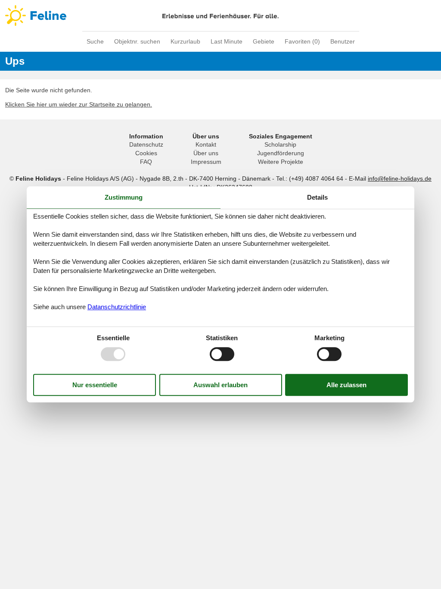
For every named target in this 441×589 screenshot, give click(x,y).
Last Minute (226, 41)
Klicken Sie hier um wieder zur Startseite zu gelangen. (78, 104)
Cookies (146, 153)
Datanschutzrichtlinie (116, 306)
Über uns (205, 153)
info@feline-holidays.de (400, 178)
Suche (95, 41)
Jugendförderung (280, 153)
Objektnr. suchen (137, 41)
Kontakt (206, 144)
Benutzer (342, 41)
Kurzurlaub (185, 41)
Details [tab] (317, 197)
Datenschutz (146, 144)
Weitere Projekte (280, 161)
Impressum (206, 161)
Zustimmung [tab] (124, 197)
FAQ (146, 161)
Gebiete (263, 41)
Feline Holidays (220, 15)
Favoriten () (302, 41)
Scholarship (280, 144)
